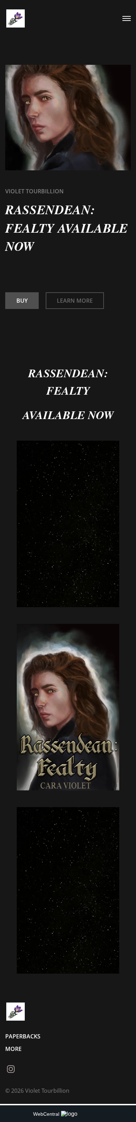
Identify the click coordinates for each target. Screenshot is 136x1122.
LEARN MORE (75, 300)
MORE (13, 1049)
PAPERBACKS (22, 1036)
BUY (22, 300)
